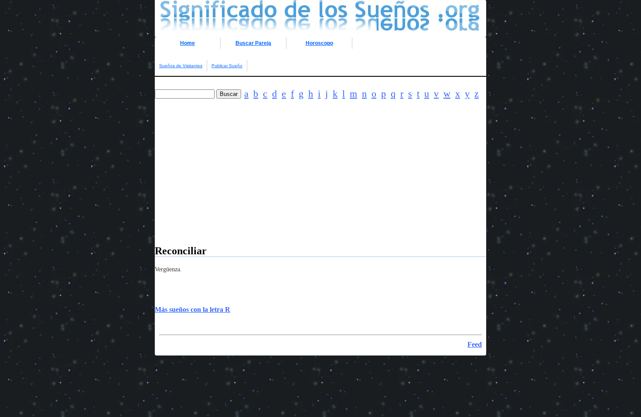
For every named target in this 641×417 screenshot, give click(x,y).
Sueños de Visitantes (180, 65)
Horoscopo (319, 43)
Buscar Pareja (253, 43)
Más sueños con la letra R (192, 309)
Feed (474, 344)
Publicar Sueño (226, 65)
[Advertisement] (320, 184)
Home (187, 43)
